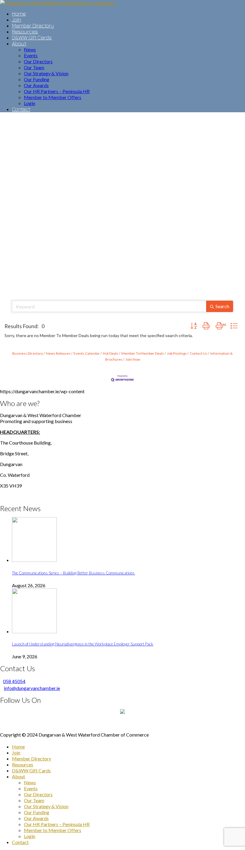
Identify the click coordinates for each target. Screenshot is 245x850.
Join (16, 752)
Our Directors (38, 794)
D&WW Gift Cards (31, 770)
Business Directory (27, 353)
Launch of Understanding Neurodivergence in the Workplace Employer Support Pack (82, 644)
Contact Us (198, 353)
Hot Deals (110, 353)
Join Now (132, 359)
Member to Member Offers (52, 830)
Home (18, 746)
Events (31, 788)
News (30, 782)
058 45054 (14, 681)
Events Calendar (87, 353)
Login (29, 836)
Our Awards (36, 818)
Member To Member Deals (142, 353)
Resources (22, 764)
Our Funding (36, 812)
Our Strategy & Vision (46, 806)
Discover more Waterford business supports (122, 724)
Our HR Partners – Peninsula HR (57, 824)
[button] (193, 326)
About (18, 776)
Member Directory (31, 758)
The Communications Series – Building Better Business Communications (73, 573)
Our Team (34, 800)
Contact (20, 842)
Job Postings (177, 353)
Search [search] (222, 306)
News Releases (58, 353)
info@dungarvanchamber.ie (32, 688)
